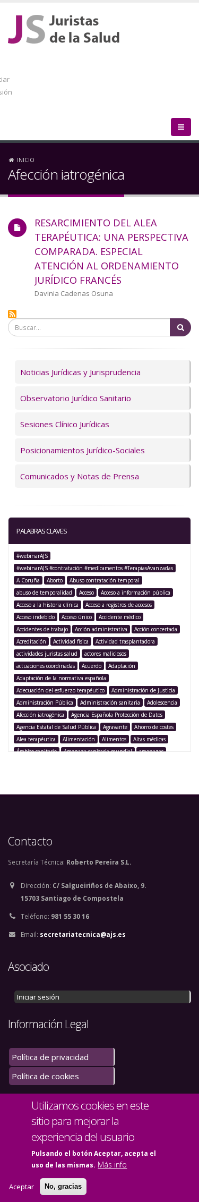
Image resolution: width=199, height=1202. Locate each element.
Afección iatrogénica (40, 714)
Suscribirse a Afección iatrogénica (12, 314)
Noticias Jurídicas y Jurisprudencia (80, 372)
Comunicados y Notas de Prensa (79, 476)
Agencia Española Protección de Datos (116, 714)
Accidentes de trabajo (42, 629)
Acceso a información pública (135, 592)
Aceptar (21, 1186)
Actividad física (71, 641)
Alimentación (79, 739)
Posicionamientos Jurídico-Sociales (82, 450)
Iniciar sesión (38, 997)
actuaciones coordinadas (45, 666)
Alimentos (114, 739)
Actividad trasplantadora (125, 641)
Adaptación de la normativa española (61, 678)
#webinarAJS (32, 556)
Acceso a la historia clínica (47, 604)
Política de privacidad (50, 1057)
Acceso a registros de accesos (118, 604)
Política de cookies (45, 1076)
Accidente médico (120, 617)
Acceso (86, 592)
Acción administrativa (101, 629)
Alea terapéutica (36, 739)
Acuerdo (91, 666)
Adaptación (121, 666)
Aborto (55, 580)
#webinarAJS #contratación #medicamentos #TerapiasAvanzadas (94, 568)
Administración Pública (44, 702)
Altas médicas (149, 739)
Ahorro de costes (154, 727)
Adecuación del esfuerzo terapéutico (60, 690)
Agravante (115, 727)
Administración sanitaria (110, 702)
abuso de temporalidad (44, 592)
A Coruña (28, 580)
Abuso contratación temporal (105, 580)
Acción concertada (155, 629)
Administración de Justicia (143, 690)
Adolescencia (162, 702)
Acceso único (77, 617)
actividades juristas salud (46, 653)
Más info (112, 1164)
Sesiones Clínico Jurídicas (64, 424)
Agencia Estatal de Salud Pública (56, 727)
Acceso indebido (35, 617)
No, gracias (63, 1186)
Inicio (25, 160)
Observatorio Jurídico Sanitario (75, 398)
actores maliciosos (105, 653)
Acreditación (31, 641)
